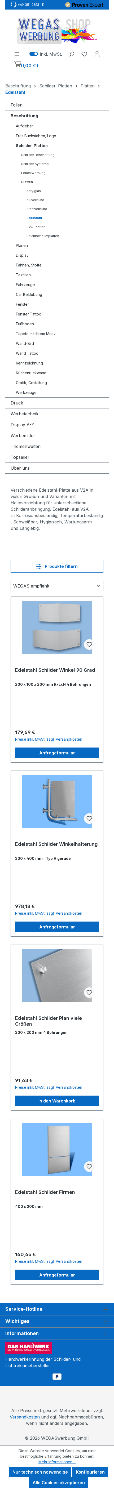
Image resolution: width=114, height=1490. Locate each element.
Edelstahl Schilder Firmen (45, 1192)
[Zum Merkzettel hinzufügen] (89, 644)
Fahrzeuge (25, 284)
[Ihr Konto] (97, 53)
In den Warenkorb (57, 1101)
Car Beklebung (29, 294)
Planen (22, 245)
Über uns (20, 468)
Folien (17, 105)
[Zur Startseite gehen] (57, 31)
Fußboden (25, 324)
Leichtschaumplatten (43, 236)
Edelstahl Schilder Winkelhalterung (56, 844)
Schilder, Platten (32, 145)
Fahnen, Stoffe (29, 265)
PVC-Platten (36, 227)
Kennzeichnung (29, 363)
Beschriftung (24, 115)
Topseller (20, 457)
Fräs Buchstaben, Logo (36, 136)
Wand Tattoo (27, 353)
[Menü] (17, 53)
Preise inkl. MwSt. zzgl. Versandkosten (48, 739)
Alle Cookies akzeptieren (59, 1482)
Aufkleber (24, 126)
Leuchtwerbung (33, 173)
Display (22, 255)
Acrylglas (34, 191)
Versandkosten (25, 1417)
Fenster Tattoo (28, 314)
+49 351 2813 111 (30, 4)
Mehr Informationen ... (57, 1462)
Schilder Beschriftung (38, 155)
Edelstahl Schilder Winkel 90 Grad (55, 670)
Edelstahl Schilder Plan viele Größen (48, 1021)
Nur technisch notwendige (40, 1472)
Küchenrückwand (31, 373)
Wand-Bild (25, 343)
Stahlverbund (37, 209)
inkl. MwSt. (45, 53)
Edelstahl (34, 218)
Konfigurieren (90, 1472)
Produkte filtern (61, 566)
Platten (27, 182)
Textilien (23, 275)
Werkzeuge (26, 392)
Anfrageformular (57, 752)
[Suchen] (71, 53)
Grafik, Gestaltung (31, 382)
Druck (17, 403)
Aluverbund (35, 200)
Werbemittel (22, 435)
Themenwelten (26, 446)
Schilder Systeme (35, 164)
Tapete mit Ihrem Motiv (36, 333)
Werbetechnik (24, 413)
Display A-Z (22, 424)
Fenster (22, 304)
